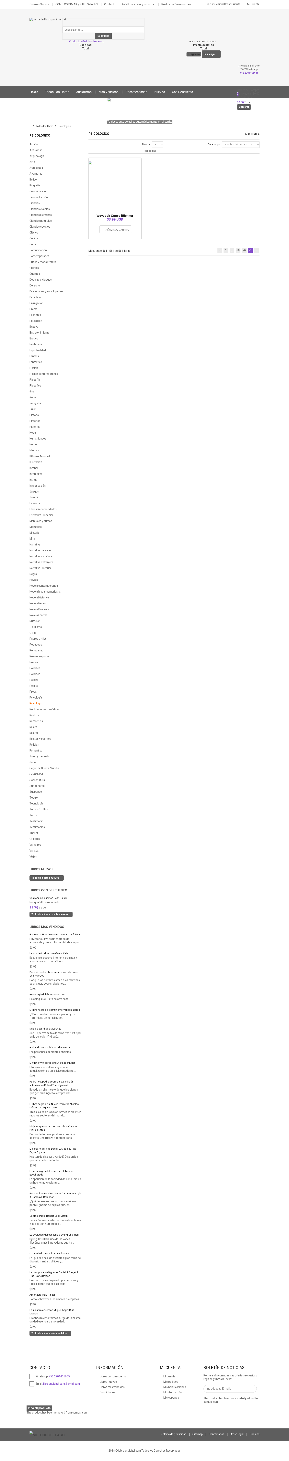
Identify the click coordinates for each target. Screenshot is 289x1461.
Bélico (33, 180)
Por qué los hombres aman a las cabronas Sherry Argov (53, 974)
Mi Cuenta (253, 4)
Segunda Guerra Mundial (44, 768)
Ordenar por (214, 144)
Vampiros (35, 845)
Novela (33, 580)
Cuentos (34, 274)
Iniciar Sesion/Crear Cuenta (223, 4)
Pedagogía (35, 645)
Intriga (33, 480)
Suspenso (35, 792)
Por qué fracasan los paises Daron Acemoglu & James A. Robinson (55, 1195)
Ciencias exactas (39, 209)
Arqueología (36, 156)
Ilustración (35, 462)
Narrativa (34, 545)
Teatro (33, 798)
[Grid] (90, 144)
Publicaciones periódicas (44, 709)
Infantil (33, 468)
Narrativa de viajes (40, 550)
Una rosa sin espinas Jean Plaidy (48, 898)
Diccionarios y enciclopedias (46, 291)
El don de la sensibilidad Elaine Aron (50, 1047)
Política (33, 686)
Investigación (37, 486)
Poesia (33, 662)
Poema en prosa (39, 656)
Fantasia (34, 356)
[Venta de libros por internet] (48, 22)
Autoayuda (36, 168)
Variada (34, 851)
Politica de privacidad (173, 1434)
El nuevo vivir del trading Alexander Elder (52, 1063)
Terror (33, 815)
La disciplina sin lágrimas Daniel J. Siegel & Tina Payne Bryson (53, 1274)
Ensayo (33, 327)
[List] (96, 144)
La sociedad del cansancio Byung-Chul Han (54, 1235)
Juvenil (33, 497)
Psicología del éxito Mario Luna (47, 994)
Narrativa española (40, 556)
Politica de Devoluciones (176, 4)
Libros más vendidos (46, 927)
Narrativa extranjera (41, 562)
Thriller (33, 833)
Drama (33, 309)
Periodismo (36, 650)
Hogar (33, 433)
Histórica (34, 421)
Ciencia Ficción (38, 191)
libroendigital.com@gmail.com (61, 1384)
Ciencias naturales (40, 221)
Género (34, 397)
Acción (33, 144)
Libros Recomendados (43, 509)
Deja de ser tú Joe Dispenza (45, 1029)
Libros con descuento (48, 890)
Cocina (33, 238)
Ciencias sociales (39, 227)
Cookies (255, 1434)
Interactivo (35, 474)
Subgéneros (37, 786)
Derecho (34, 286)
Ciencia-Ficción (38, 197)
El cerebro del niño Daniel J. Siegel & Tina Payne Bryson (52, 1150)
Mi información (172, 1392)
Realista (34, 715)
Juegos (34, 492)
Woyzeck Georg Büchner (115, 216)
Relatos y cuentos (40, 739)
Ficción (33, 368)
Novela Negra (37, 603)
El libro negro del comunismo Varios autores (54, 1010)
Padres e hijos (38, 639)
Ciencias (34, 203)
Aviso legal (237, 1434)
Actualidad (35, 150)
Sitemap (197, 1434)
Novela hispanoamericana (45, 592)
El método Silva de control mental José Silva (54, 934)
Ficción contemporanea (43, 374)
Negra (33, 574)
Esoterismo (36, 344)
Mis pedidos (170, 1382)
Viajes (33, 857)
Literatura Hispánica (41, 515)
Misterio (34, 533)
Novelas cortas (38, 615)
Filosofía (34, 380)
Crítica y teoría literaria (42, 262)
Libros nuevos (41, 869)
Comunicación (38, 250)
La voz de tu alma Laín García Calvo (49, 953)
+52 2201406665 (249, 73)
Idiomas (34, 450)
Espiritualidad (37, 350)
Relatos (34, 733)
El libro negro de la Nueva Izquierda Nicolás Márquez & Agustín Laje (54, 1105)
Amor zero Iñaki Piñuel (42, 1295)
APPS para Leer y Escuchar (138, 4)
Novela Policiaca (39, 609)
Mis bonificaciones (174, 1387)
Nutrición (34, 621)
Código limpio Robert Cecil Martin (48, 1216)
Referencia (36, 721)
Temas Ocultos (38, 809)
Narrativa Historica (40, 568)
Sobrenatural (37, 780)
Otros (32, 633)
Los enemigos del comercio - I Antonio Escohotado (51, 1172)
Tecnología (36, 804)
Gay (31, 391)
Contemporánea (39, 256)
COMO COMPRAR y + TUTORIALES (76, 4)
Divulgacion (36, 303)
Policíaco (34, 674)
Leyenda (34, 503)
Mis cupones (171, 1398)
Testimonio (36, 821)
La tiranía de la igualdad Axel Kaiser (49, 1253)
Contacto (109, 4)
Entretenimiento (39, 333)
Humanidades (37, 439)
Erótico (33, 339)
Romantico (35, 751)
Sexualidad (36, 774)
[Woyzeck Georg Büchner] (115, 159)
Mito (32, 539)
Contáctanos (107, 1392)
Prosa (33, 692)
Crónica (34, 268)
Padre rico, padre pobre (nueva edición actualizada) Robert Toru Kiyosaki (51, 1083)
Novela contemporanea (43, 586)
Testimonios (37, 827)
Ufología (34, 839)
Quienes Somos (39, 4)
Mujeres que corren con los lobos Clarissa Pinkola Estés (53, 1128)
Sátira (33, 762)
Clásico (33, 233)
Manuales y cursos (40, 521)
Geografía (35, 403)
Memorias (35, 527)
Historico (34, 427)
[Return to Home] (30, 126)
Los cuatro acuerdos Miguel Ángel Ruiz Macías (51, 1311)
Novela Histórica (39, 598)
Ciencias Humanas (40, 215)
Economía (35, 315)
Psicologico (36, 703)
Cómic (33, 244)
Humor (33, 444)
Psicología (35, 698)
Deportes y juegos (40, 280)
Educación (35, 321)
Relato (33, 727)
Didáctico (35, 297)
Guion (33, 409)
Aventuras (35, 174)
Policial (33, 680)
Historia (34, 415)
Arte (32, 162)
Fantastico (35, 362)
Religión (34, 745)
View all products (39, 1408)
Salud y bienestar (40, 756)
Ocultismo (35, 627)
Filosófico (35, 386)
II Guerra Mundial (39, 456)
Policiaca (34, 668)
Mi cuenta (169, 1376)
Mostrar (146, 144)
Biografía (34, 185)
